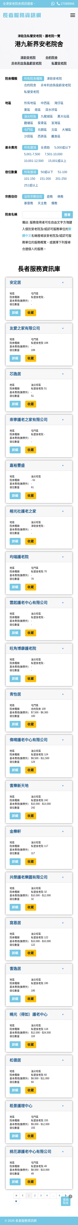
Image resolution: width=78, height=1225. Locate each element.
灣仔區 (58, 103)
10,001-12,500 (34, 160)
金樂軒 (15, 831)
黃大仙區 (63, 116)
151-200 (45, 178)
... (53, 1195)
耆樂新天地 (19, 786)
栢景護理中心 (21, 1106)
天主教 (42, 203)
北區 (54, 129)
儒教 (54, 203)
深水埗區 (51, 109)
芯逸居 (15, 374)
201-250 (61, 178)
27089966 (67, 3)
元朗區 (42, 129)
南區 (38, 109)
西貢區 (42, 136)
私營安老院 (59, 63)
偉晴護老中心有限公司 (29, 740)
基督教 (28, 203)
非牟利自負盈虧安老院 (26, 63)
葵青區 (42, 123)
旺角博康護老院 (23, 648)
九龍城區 (47, 116)
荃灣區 (55, 123)
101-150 (29, 178)
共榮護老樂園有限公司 (29, 877)
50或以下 (47, 172)
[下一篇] (66, 1195)
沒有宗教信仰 (33, 196)
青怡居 (15, 694)
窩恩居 (15, 923)
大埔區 (66, 129)
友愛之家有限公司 (25, 328)
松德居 (15, 1060)
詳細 (15, 312)
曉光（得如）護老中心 (29, 1014)
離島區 (55, 136)
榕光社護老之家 (23, 511)
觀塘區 (28, 123)
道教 (50, 196)
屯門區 (28, 129)
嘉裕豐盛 (17, 465)
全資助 (45, 147)
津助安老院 (28, 57)
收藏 (30, 312)
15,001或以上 (57, 160)
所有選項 (30, 147)
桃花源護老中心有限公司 (30, 1152)
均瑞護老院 (19, 557)
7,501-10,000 (53, 154)
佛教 (60, 196)
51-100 (62, 172)
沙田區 (28, 136)
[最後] (16, 1201)
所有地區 (30, 103)
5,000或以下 (62, 147)
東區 (27, 109)
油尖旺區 (30, 116)
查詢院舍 (66, 1201)
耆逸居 (15, 969)
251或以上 (31, 185)
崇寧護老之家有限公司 (29, 420)
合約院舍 (51, 57)
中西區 (45, 103)
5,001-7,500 (32, 154)
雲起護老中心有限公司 (29, 603)
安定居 (15, 282)
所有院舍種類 (33, 78)
